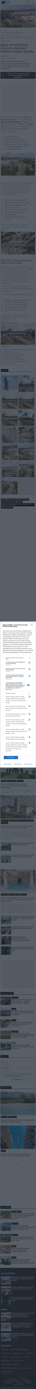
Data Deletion (8, 764)
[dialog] (18, 694)
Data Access (18, 764)
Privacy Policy (28, 764)
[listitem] (18, 658)
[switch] (28, 663)
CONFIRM (10, 757)
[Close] (32, 625)
